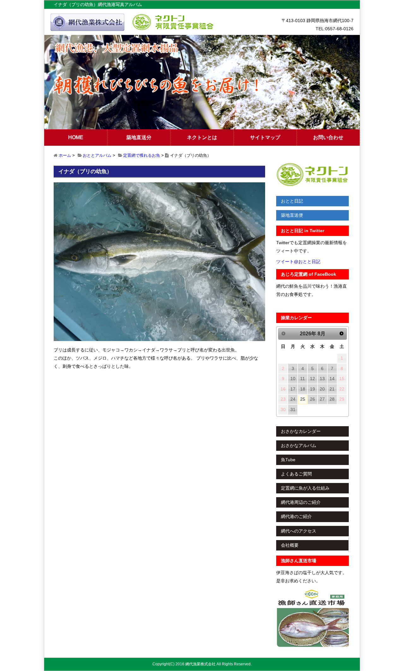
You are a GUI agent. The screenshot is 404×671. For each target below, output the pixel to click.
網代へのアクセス (298, 530)
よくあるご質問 (296, 473)
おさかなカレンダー (301, 431)
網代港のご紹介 (296, 516)
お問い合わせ (328, 137)
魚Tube (288, 459)
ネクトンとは (202, 137)
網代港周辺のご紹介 (301, 502)
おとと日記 (292, 200)
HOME (75, 137)
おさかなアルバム (298, 445)
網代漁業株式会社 (200, 664)
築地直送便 (292, 215)
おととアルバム (97, 155)
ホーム (65, 155)
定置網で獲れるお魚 (141, 155)
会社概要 (290, 545)
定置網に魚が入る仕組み (305, 488)
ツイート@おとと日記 (298, 261)
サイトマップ (265, 137)
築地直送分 (139, 137)
